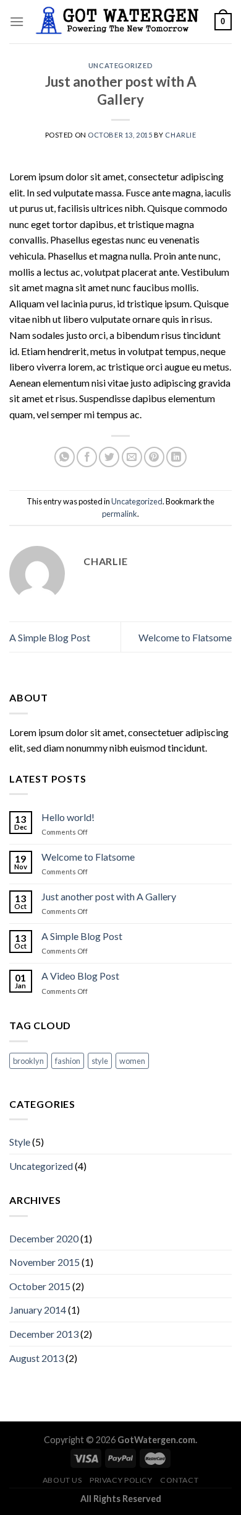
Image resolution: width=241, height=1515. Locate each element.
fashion (67, 1061)
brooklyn (28, 1061)
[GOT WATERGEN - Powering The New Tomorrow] (119, 21)
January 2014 (37, 1309)
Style (19, 1142)
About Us (62, 1480)
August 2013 (36, 1358)
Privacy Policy (121, 1480)
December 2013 (43, 1334)
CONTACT (179, 1480)
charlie (180, 135)
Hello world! (68, 817)
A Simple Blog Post (49, 637)
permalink (119, 514)
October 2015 (39, 1286)
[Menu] (16, 21)
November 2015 (44, 1262)
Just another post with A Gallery (108, 896)
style (99, 1061)
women (132, 1061)
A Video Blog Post (80, 975)
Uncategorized (120, 65)
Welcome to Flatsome (185, 637)
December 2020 (43, 1238)
